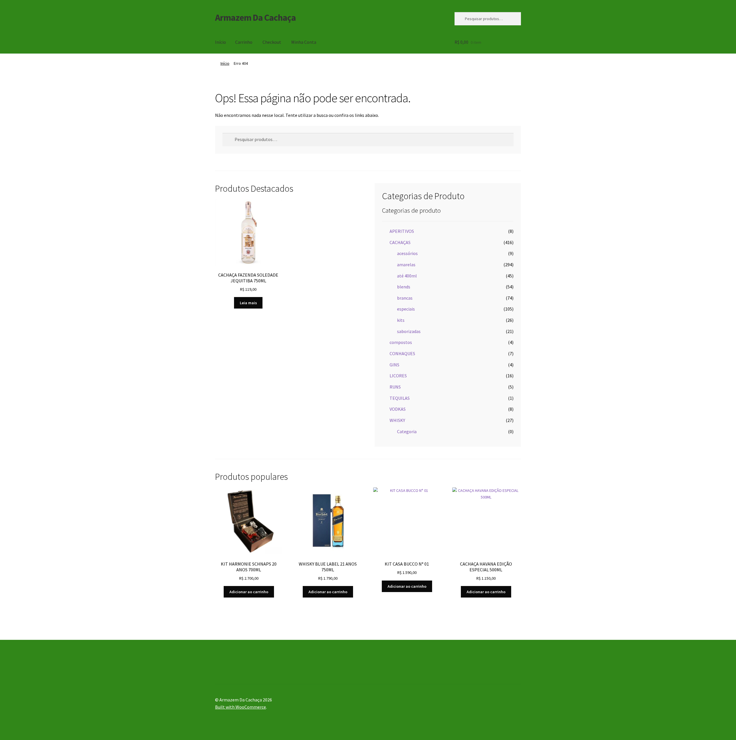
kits (401, 320)
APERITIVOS (402, 231)
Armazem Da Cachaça (255, 17)
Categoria (407, 431)
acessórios (407, 253)
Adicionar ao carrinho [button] (248, 591)
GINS (394, 365)
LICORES (398, 375)
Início (220, 42)
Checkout (271, 42)
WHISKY (397, 420)
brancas (405, 298)
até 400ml (407, 276)
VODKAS (398, 409)
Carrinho (243, 42)
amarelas (406, 264)
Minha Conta (303, 42)
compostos (401, 342)
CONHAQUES (402, 353)
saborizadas (409, 331)
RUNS (395, 387)
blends (403, 287)
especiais (406, 309)
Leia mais (248, 302)
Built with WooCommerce (240, 707)
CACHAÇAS (400, 242)
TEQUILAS (400, 398)
